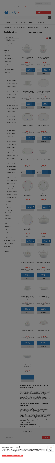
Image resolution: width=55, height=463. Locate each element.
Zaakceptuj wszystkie (17, 455)
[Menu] (53, 446)
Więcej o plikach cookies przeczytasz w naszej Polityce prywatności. (16, 453)
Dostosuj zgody (6, 455)
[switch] (50, 450)
